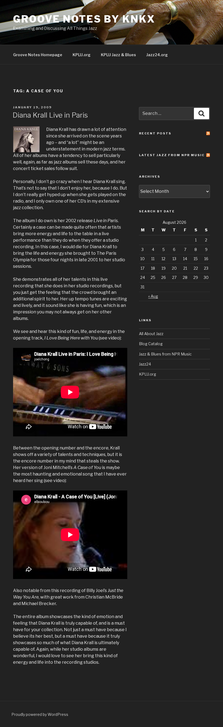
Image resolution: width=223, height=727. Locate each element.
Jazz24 (145, 364)
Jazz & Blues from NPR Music (165, 354)
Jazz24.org (157, 54)
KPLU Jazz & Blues (118, 54)
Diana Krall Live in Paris (50, 115)
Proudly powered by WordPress (39, 714)
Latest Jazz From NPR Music (172, 155)
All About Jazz (151, 333)
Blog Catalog (151, 343)
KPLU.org (82, 54)
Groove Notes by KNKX (84, 19)
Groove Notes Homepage (37, 54)
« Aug (153, 296)
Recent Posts (155, 133)
